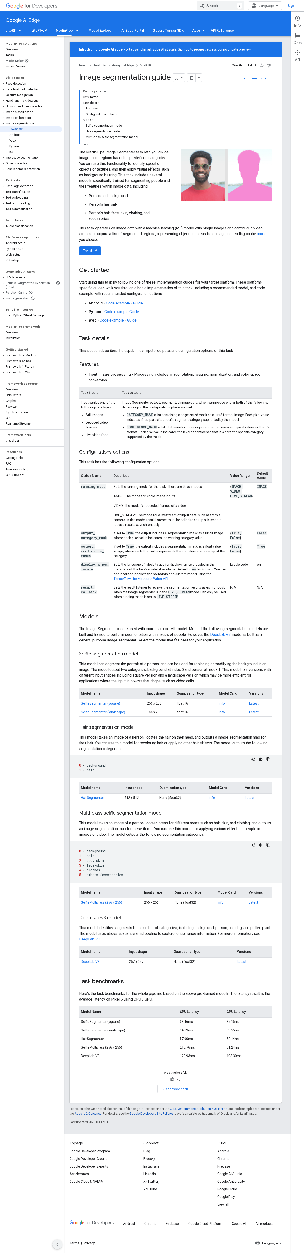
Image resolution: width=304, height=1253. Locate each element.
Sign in (293, 6)
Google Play (226, 1197)
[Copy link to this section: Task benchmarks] (128, 982)
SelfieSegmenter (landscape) (103, 712)
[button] (31, 83)
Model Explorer (101, 30)
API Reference (222, 30)
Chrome (223, 1159)
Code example (118, 303)
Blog (146, 1151)
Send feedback (254, 78)
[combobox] (220, 5)
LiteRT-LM (39, 30)
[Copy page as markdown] (191, 78)
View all (223, 1204)
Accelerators (79, 1174)
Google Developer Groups (88, 1159)
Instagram (151, 1166)
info (222, 703)
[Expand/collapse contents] (105, 91)
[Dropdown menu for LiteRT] (21, 30)
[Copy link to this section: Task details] (114, 339)
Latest (254, 703)
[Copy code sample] (268, 759)
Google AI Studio (229, 1174)
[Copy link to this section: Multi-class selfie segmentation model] (167, 813)
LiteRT (11, 30)
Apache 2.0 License (88, 1113)
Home (83, 65)
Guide (138, 303)
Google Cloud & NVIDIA (86, 1181)
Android (223, 1151)
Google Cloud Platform (205, 1223)
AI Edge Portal (132, 30)
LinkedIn (149, 1174)
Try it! (90, 250)
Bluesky (149, 1159)
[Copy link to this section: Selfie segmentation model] (142, 654)
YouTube (150, 1189)
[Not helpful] (268, 65)
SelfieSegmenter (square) (100, 703)
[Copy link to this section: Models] (103, 617)
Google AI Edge (23, 20)
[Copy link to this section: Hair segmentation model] (139, 728)
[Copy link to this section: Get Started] (114, 270)
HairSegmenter (92, 798)
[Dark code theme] (261, 759)
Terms (74, 1243)
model (262, 234)
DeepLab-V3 (90, 961)
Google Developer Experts (89, 1166)
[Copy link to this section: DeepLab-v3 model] (125, 918)
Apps (196, 30)
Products (100, 65)
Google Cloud (227, 1189)
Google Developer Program (90, 1151)
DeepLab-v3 (221, 634)
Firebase (223, 1166)
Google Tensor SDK (168, 30)
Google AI (239, 1223)
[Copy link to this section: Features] (103, 365)
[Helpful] (261, 65)
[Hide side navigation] (57, 1244)
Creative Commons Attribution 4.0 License (198, 1109)
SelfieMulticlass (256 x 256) (101, 902)
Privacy (89, 1243)
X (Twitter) (151, 1181)
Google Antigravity (231, 1181)
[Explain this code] (253, 759)
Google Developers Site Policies (151, 1113)
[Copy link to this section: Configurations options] (134, 452)
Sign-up (184, 49)
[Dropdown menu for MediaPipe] (78, 30)
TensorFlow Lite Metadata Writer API (141, 579)
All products (264, 1223)
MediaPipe (64, 30)
